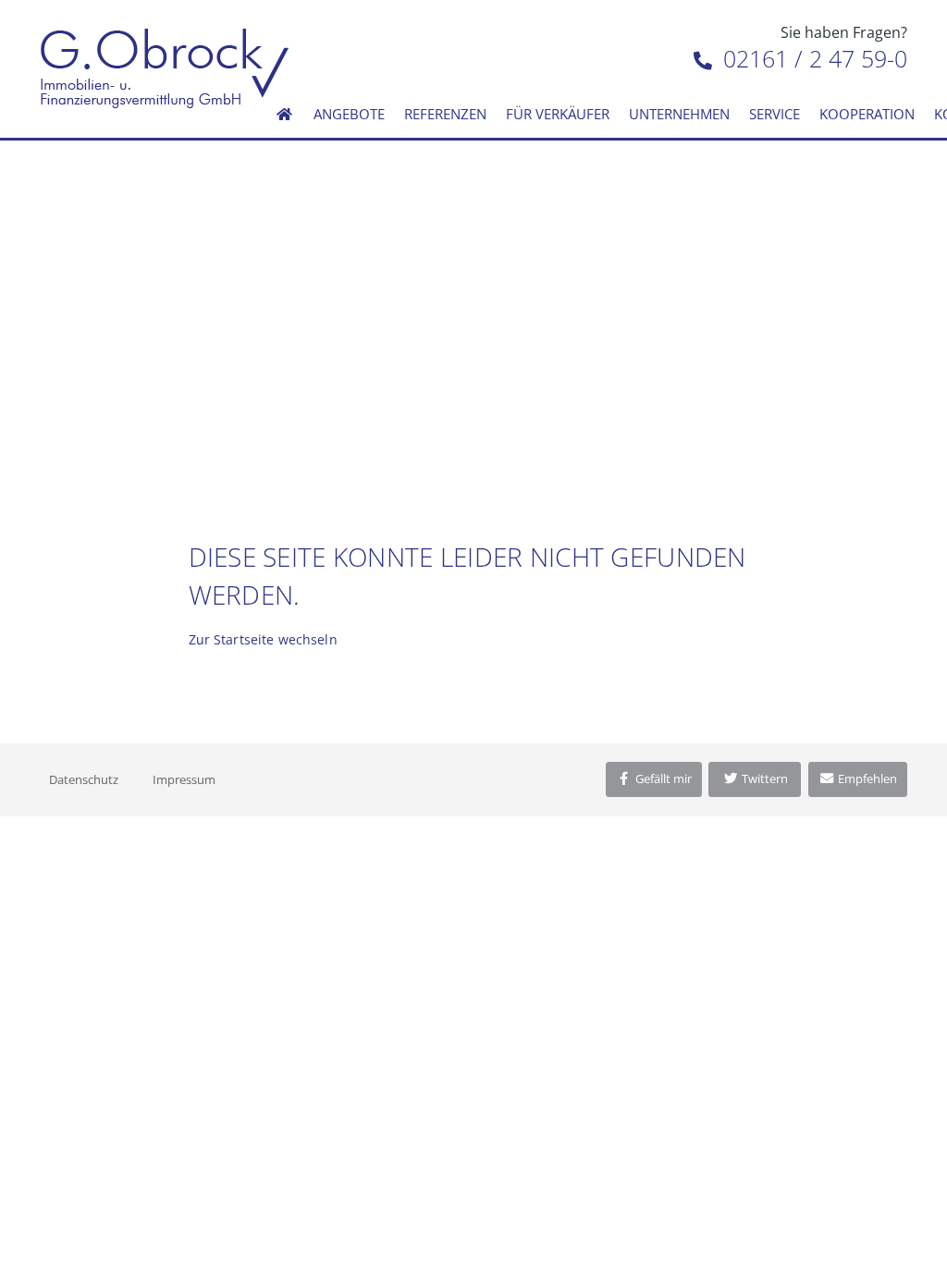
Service (774, 113)
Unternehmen (679, 113)
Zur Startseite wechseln (263, 639)
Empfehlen (866, 778)
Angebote (349, 113)
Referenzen (445, 113)
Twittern (763, 778)
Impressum (184, 779)
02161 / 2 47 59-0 (812, 58)
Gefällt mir (662, 778)
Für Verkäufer (557, 113)
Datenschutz (83, 779)
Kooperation (867, 113)
